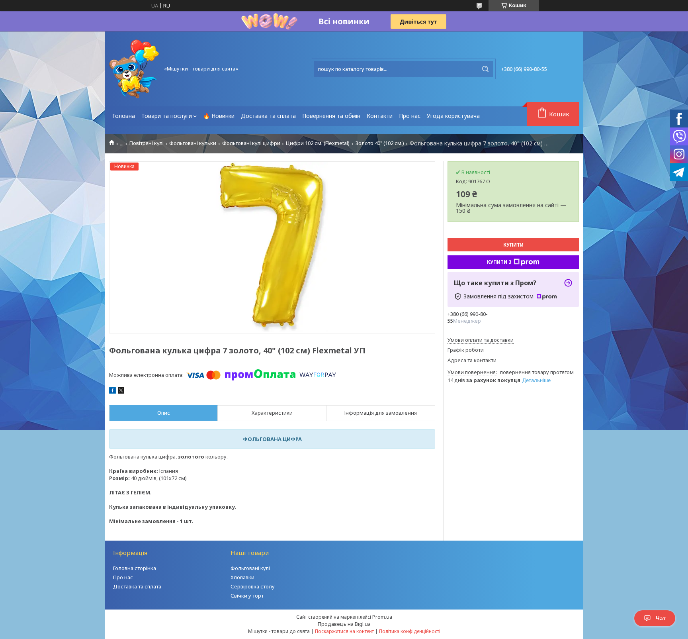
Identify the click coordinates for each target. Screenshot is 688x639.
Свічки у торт (247, 595)
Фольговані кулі (250, 568)
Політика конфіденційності (409, 631)
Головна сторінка (134, 568)
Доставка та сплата (268, 116)
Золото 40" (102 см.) (380, 143)
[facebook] (112, 391)
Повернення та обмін (331, 116)
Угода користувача (453, 116)
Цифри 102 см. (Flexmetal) (318, 143)
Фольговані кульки (192, 143)
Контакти (380, 116)
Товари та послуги (166, 116)
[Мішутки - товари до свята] (134, 68)
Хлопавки (242, 577)
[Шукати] (485, 69)
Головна (123, 116)
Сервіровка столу (253, 586)
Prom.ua (382, 616)
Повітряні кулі (146, 143)
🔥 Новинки (219, 116)
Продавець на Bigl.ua (344, 623)
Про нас (409, 116)
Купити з (499, 262)
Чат (661, 618)
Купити (513, 244)
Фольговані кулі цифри (251, 143)
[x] (121, 391)
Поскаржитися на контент (344, 631)
